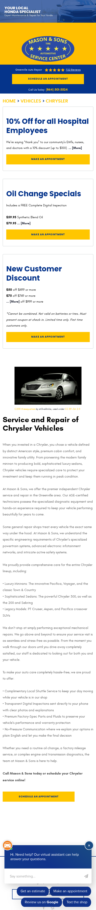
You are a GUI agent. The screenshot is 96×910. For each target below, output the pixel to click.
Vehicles (31, 101)
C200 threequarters (25, 409)
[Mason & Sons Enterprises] (48, 49)
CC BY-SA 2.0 (72, 409)
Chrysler (57, 101)
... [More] (75, 148)
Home (9, 101)
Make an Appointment (48, 159)
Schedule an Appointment (48, 79)
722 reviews (73, 69)
